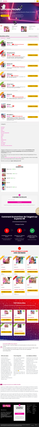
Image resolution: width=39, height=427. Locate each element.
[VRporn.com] (3, 44)
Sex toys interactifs (5, 132)
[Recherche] (35, 1)
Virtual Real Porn (11, 53)
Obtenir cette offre (32, 44)
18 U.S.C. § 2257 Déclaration (15, 425)
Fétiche (2, 128)
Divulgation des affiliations (7, 425)
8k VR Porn (34, 410)
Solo (2, 138)
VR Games (3, 142)
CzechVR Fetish (3, 315)
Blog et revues (29, 412)
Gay (2, 130)
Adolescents (3, 139)
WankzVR (28, 274)
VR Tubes (3, 144)
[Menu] (1, 1)
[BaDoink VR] (3, 65)
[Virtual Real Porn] (3, 54)
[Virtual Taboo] (3, 85)
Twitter (34, 412)
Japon (2, 134)
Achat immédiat (6, 319)
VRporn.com (10, 42)
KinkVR (15, 315)
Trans (2, 141)
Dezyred (12, 157)
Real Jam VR (9, 187)
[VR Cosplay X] (3, 115)
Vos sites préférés (34, 409)
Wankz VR (9, 94)
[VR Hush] (3, 105)
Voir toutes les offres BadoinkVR (19, 321)
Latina (2, 135)
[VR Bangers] (3, 75)
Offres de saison (37, 1)
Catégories (28, 410)
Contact (34, 405)
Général (2, 131)
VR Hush (9, 104)
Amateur (3, 127)
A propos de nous (35, 407)
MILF (2, 137)
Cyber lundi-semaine (29, 407)
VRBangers (2, 274)
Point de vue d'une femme (6, 145)
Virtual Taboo (10, 84)
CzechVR (8, 178)
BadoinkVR (15, 274)
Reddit (34, 413)
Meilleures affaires (28, 409)
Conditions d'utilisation (25, 424)
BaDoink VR (9, 64)
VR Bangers (9, 74)
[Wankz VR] (3, 95)
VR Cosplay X (10, 114)
